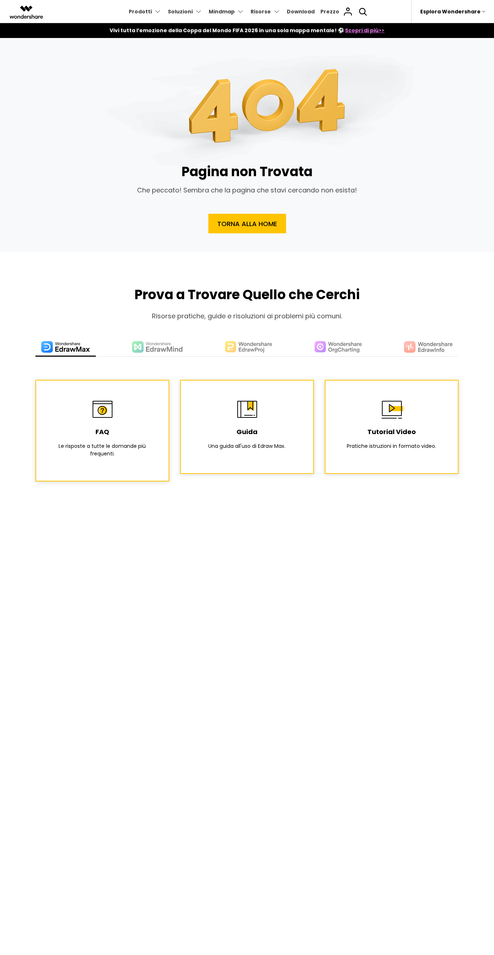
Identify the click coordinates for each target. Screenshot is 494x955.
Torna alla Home (247, 223)
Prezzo (329, 11)
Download (301, 11)
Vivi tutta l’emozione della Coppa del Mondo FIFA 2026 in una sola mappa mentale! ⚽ (247, 30)
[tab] (65, 347)
